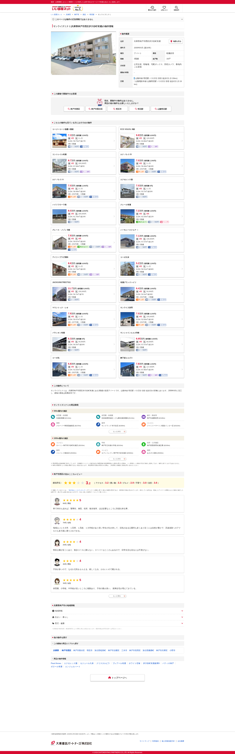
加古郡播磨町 (148, 650)
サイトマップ (144, 741)
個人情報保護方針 (168, 741)
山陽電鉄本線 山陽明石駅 (146, 81)
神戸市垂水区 (97, 109)
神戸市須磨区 (113, 650)
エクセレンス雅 (70, 663)
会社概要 (181, 741)
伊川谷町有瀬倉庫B (151, 663)
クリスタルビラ (103, 663)
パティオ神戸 (168, 663)
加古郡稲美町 (100, 650)
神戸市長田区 (135, 650)
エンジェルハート (72, 666)
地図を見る (177, 41)
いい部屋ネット (56, 14)
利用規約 (155, 741)
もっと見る (117, 596)
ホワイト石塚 (134, 663)
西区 (84, 14)
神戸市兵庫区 (162, 650)
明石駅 (91, 14)
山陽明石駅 (162, 109)
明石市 (119, 109)
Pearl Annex (56, 663)
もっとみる (117, 431)
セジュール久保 (87, 663)
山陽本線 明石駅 (142, 78)
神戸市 (76, 14)
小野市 (172, 650)
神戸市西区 (75, 109)
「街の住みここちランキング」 (77, 490)
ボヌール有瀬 (56, 666)
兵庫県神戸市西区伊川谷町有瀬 (147, 41)
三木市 (124, 650)
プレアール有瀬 (119, 663)
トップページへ (119, 678)
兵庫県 (68, 14)
